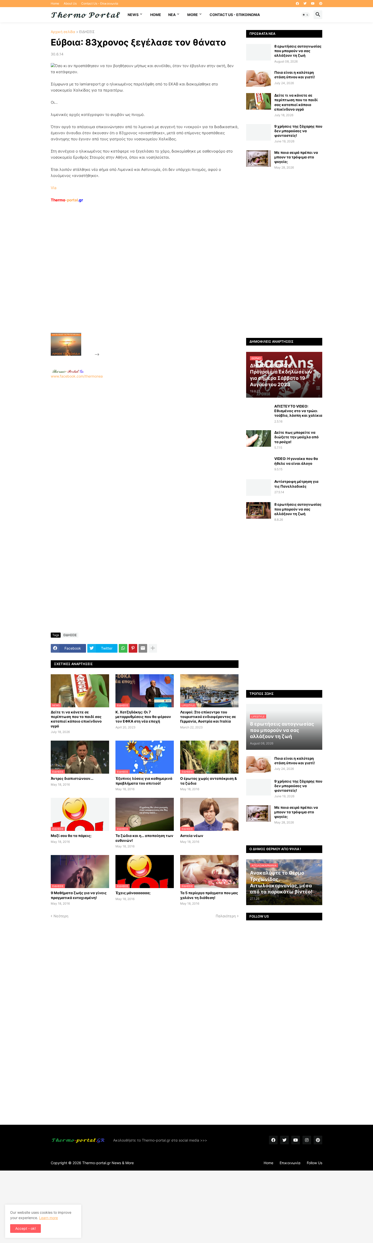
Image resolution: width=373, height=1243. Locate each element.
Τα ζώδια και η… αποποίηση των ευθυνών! (144, 837)
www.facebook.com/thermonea (77, 376)
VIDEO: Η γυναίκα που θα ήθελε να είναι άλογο (296, 460)
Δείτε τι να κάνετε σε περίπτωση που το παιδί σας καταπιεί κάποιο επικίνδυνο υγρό (76, 719)
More (192, 14)
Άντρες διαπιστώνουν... (72, 778)
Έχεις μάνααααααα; (132, 893)
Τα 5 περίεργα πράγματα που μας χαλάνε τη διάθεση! (209, 895)
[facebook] (297, 3)
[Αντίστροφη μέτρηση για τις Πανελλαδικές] (258, 487)
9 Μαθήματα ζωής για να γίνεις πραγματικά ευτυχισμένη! (79, 895)
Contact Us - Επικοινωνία (99, 3)
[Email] (143, 648)
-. (67, 371)
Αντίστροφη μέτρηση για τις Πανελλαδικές (296, 483)
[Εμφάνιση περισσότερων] (152, 648)
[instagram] (306, 1140)
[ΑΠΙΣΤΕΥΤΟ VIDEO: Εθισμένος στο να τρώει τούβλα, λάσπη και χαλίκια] (258, 412)
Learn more (48, 1218)
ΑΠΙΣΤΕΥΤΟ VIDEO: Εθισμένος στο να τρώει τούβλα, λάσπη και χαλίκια (298, 410)
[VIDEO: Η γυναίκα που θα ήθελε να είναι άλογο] (258, 464)
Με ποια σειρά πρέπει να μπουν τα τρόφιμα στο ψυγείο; (296, 157)
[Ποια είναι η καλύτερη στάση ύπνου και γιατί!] (258, 78)
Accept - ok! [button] (25, 1228)
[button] (305, 14)
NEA (172, 14)
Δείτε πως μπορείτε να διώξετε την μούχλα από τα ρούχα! (296, 437)
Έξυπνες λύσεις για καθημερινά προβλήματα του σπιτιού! (143, 780)
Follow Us (314, 1163)
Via (53, 187)
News (133, 14)
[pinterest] (320, 3)
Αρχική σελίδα (63, 32)
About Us (70, 3)
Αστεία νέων (191, 835)
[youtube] (313, 3)
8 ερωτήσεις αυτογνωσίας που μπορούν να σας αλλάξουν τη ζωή (297, 50)
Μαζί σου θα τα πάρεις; (71, 835)
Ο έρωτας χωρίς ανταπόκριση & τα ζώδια (208, 780)
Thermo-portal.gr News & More (108, 1163)
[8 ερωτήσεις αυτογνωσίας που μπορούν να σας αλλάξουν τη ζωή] (258, 52)
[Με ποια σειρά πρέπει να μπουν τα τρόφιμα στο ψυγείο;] (258, 158)
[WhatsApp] (123, 648)
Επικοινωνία (290, 1163)
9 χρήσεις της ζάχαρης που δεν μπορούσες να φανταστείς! (298, 131)
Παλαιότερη (226, 916)
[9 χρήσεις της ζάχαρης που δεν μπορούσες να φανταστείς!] (258, 132)
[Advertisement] (138, 279)
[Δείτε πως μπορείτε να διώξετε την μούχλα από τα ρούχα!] (258, 438)
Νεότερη (61, 916)
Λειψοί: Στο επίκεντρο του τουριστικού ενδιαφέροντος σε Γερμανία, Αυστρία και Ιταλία (208, 716)
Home (55, 3)
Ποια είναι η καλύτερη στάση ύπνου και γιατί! (294, 74)
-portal (67, 200)
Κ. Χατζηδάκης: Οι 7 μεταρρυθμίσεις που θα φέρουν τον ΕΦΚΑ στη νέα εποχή (143, 716)
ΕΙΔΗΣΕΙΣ (87, 32)
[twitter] (305, 3)
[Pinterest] (133, 648)
